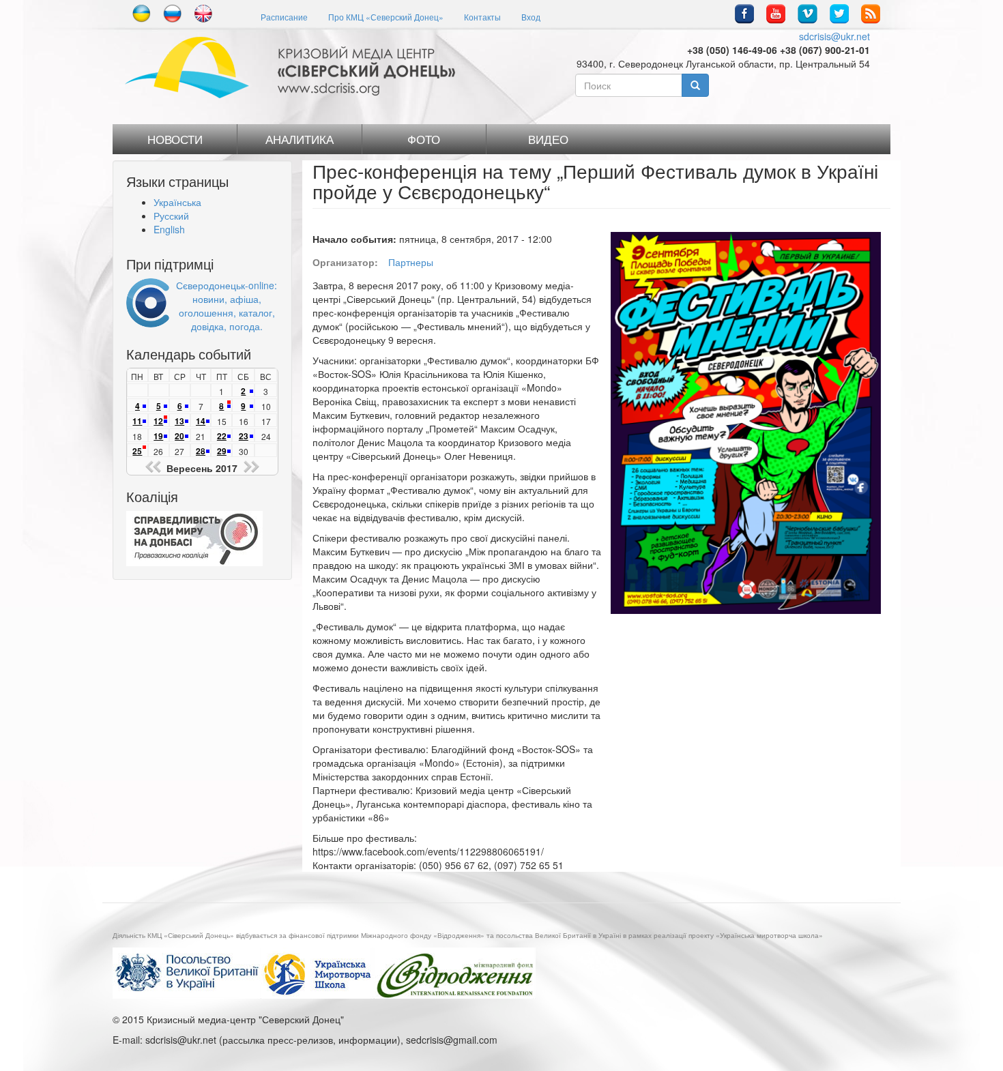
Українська (177, 202)
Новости (175, 139)
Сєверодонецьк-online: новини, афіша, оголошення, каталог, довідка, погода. (226, 305)
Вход (530, 17)
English (169, 229)
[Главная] (295, 67)
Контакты (482, 17)
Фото (423, 139)
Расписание (284, 17)
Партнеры (410, 262)
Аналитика (299, 139)
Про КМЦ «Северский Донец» (386, 17)
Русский (171, 215)
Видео (548, 139)
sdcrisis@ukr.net (834, 36)
